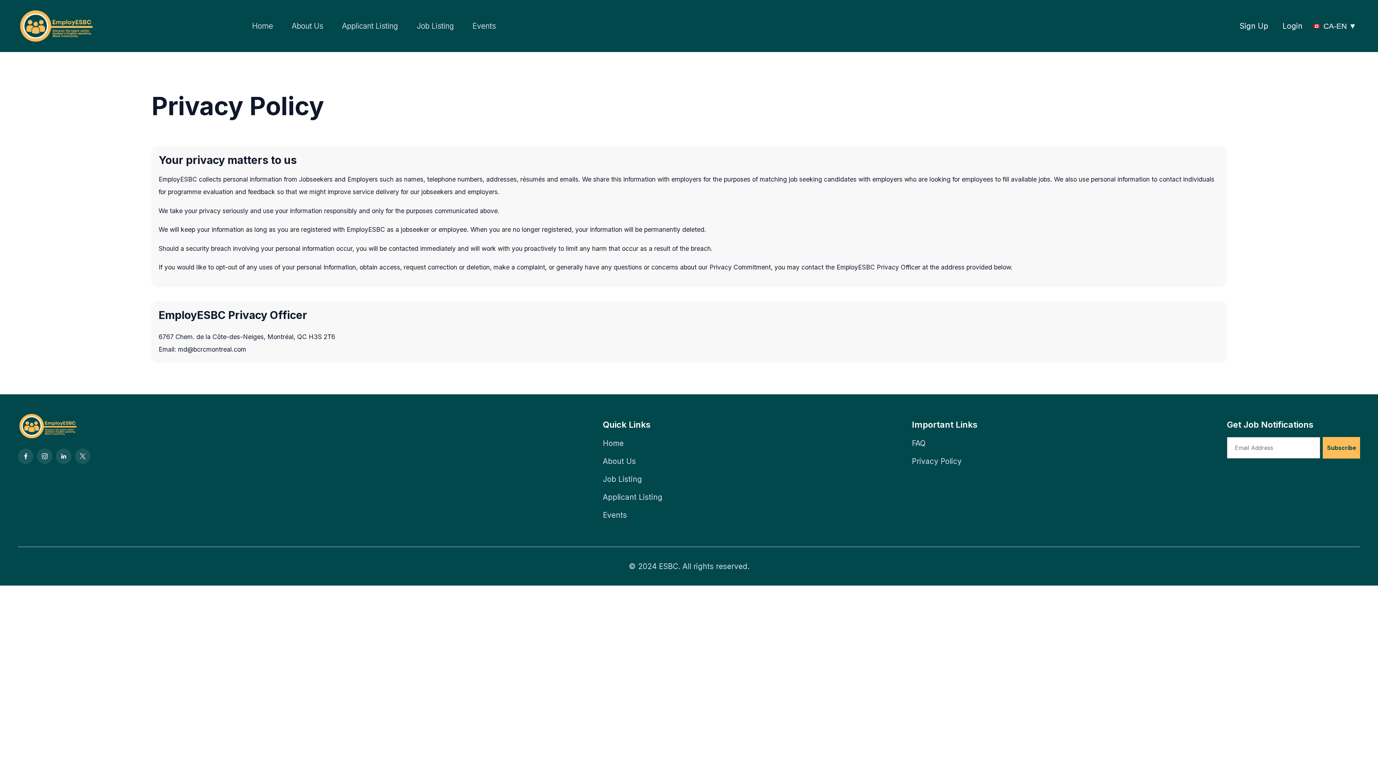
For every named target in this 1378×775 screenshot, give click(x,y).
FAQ (918, 443)
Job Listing (435, 26)
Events (484, 26)
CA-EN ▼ (1339, 26)
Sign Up (1253, 26)
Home (262, 26)
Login (1293, 26)
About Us (307, 26)
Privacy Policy (937, 461)
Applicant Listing (370, 26)
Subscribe (1341, 447)
